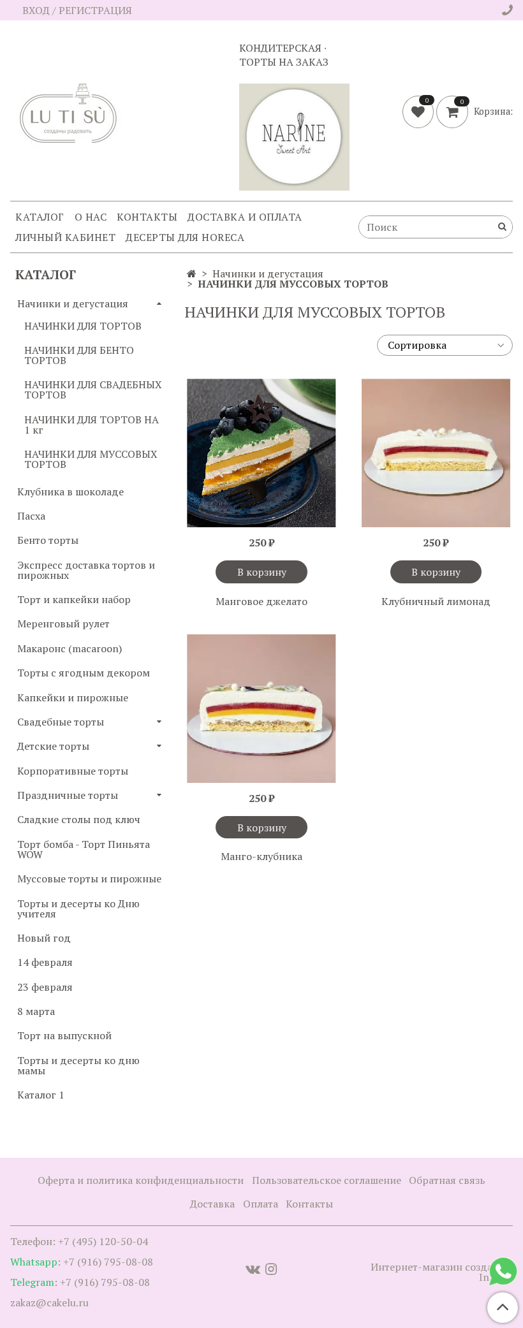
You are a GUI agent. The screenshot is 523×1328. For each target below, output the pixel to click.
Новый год (44, 938)
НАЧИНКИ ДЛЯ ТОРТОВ (83, 326)
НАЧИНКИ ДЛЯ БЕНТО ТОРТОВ (79, 355)
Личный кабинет (65, 237)
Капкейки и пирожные (72, 697)
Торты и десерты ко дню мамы (78, 1065)
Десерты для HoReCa (185, 237)
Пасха (31, 516)
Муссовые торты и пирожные (89, 879)
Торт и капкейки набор (74, 599)
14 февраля (45, 962)
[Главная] (191, 273)
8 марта (36, 1011)
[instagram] (271, 1268)
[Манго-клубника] (261, 708)
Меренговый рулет (63, 624)
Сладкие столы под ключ (78, 819)
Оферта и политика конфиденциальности (141, 1180)
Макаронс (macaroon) (69, 648)
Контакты (147, 217)
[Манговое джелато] (261, 453)
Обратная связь (447, 1180)
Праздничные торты (67, 795)
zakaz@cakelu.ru (49, 1302)
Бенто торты (47, 540)
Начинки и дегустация (267, 273)
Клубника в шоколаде (70, 492)
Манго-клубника (261, 856)
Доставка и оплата (245, 217)
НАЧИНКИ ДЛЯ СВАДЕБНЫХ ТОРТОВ (93, 389)
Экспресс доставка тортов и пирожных (86, 570)
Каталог (39, 217)
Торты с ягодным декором (83, 673)
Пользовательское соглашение (326, 1180)
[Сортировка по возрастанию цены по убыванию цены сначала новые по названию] (445, 345)
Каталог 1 (40, 1095)
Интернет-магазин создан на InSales (442, 1272)
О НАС (91, 217)
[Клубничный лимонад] (436, 453)
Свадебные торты (60, 722)
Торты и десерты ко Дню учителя (78, 908)
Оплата (260, 1204)
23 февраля (45, 987)
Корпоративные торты (72, 771)
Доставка (212, 1204)
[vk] (253, 1268)
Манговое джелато (261, 601)
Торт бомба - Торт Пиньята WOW (83, 849)
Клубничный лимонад (435, 601)
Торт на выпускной (64, 1035)
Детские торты (53, 746)
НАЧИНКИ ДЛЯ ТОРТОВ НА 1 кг (91, 424)
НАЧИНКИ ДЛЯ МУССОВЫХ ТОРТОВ (91, 459)
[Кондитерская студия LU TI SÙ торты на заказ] (70, 113)
